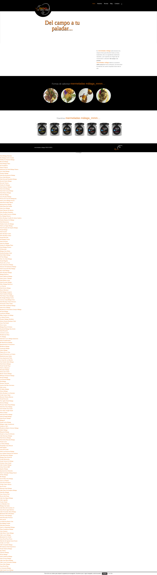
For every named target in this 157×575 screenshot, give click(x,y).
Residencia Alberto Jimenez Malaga (9, 428)
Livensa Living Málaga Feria (7, 299)
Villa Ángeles (3, 447)
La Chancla (3, 286)
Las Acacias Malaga (5, 379)
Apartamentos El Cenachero (7, 344)
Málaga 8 (2, 420)
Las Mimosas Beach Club (6, 521)
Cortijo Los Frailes (4, 542)
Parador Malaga (4, 173)
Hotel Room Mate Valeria (6, 202)
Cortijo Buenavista (4, 459)
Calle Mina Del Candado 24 (7, 507)
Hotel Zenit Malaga (5, 189)
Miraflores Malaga (4, 346)
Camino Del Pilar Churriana (7, 385)
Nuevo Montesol (4, 290)
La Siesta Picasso (4, 317)
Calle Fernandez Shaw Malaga (8, 511)
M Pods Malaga (4, 311)
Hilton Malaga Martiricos (6, 284)
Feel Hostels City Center (6, 408)
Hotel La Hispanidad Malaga (7, 527)
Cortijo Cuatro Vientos (5, 484)
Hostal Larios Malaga (5, 422)
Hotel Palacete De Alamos (6, 210)
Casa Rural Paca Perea (6, 539)
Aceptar (105, 573)
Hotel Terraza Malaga (5, 558)
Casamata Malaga (4, 348)
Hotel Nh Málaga (4, 194)
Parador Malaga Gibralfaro (7, 319)
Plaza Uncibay (3, 412)
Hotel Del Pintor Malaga (6, 414)
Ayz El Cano (3, 486)
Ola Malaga (3, 381)
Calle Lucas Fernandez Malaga (8, 562)
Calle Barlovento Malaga (6, 455)
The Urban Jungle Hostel (6, 410)
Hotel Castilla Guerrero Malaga (8, 214)
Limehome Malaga (5, 313)
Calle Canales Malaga (5, 465)
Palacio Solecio (4, 167)
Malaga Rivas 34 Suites (6, 327)
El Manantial (3, 249)
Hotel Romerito (4, 330)
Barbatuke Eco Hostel (5, 537)
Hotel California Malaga (6, 276)
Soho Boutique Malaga (6, 272)
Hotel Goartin (3, 231)
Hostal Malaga (3, 229)
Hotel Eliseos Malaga (5, 192)
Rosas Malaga (3, 554)
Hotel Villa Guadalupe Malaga (7, 305)
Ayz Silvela (3, 550)
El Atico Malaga (4, 474)
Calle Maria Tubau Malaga (7, 533)
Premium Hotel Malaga (6, 515)
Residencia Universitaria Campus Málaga (10, 309)
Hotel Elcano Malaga (5, 418)
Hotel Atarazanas (4, 222)
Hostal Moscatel (4, 237)
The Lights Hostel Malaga (6, 401)
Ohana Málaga (4, 391)
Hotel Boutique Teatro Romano (8, 301)
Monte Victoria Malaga (6, 373)
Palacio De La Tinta (5, 352)
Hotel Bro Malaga (4, 492)
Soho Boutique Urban (5, 235)
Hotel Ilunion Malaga (5, 288)
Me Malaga (3, 476)
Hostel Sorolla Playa (5, 366)
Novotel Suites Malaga (6, 181)
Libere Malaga (3, 350)
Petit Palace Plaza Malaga (6, 295)
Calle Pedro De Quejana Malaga (8, 490)
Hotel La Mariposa (4, 367)
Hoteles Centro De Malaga (7, 224)
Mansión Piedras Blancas (6, 397)
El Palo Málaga (4, 257)
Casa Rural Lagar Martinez (7, 509)
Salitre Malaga (3, 430)
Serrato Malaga (4, 377)
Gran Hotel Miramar (5, 177)
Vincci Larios (3, 325)
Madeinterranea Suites (6, 356)
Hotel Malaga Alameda (6, 155)
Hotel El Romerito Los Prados (7, 354)
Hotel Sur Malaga (4, 243)
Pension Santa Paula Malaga (7, 404)
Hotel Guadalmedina (5, 340)
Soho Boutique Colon (5, 233)
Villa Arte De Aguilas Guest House (8, 541)
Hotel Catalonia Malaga (6, 294)
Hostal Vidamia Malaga (6, 548)
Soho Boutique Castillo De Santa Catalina (10, 218)
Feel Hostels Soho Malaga (7, 362)
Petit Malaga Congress (6, 292)
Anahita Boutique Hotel (6, 253)
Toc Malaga (3, 336)
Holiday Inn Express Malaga (7, 159)
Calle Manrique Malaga (6, 436)
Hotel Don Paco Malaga (6, 406)
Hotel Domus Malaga (5, 437)
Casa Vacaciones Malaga (6, 264)
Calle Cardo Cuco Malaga (6, 570)
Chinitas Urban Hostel (5, 463)
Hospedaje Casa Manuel (6, 445)
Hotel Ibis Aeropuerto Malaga (7, 175)
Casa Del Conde (4, 449)
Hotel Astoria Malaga (5, 364)
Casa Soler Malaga (5, 564)
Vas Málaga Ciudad (5, 523)
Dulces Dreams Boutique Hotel (8, 321)
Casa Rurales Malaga (5, 196)
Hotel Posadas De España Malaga (9, 227)
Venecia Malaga (4, 402)
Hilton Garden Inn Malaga (6, 315)
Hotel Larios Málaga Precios (7, 200)
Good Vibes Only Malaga (6, 478)
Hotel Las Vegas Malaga (6, 225)
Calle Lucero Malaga (5, 535)
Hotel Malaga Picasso (5, 247)
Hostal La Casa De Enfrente (7, 434)
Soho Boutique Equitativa (6, 212)
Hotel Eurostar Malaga (6, 282)
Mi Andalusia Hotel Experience (8, 546)
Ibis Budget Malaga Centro (7, 297)
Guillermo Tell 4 (4, 426)
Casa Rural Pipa (4, 566)
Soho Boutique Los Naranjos (7, 393)
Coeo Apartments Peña (6, 358)
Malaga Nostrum (4, 274)
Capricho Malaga (4, 552)
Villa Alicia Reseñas (5, 525)
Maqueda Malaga (4, 432)
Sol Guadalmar (4, 165)
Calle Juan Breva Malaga (6, 560)
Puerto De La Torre (5, 262)
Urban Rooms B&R (5, 467)
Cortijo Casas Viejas (5, 395)
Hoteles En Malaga (5, 185)
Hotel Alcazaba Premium (6, 517)
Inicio (93, 3)
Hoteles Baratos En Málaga (7, 220)
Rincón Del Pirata (4, 496)
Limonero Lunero (4, 332)
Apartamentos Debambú (6, 471)
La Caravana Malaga (5, 568)
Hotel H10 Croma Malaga (6, 190)
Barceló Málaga (4, 161)
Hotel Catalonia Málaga (6, 556)
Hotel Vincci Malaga (5, 307)
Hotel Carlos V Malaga (6, 278)
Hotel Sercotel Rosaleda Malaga (8, 179)
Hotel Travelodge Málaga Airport (8, 473)
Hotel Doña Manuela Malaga (7, 439)
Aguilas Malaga (4, 469)
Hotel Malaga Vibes (5, 163)
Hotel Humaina (4, 241)
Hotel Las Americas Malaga (7, 451)
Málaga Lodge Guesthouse (7, 424)
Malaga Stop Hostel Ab (6, 457)
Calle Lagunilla (4, 500)
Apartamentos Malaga (5, 204)
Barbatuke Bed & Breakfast (7, 513)
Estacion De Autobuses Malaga (8, 266)
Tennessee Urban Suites (6, 303)
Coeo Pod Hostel (4, 323)
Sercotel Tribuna (4, 183)
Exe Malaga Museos (5, 216)
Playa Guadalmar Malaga (6, 529)
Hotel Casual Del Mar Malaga (7, 268)
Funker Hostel (3, 502)
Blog (111, 3)
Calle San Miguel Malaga (6, 498)
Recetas (106, 3)
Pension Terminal (4, 383)
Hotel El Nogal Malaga (6, 416)
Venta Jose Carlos (4, 371)
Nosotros (99, 3)
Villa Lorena (3, 387)
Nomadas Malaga (4, 369)
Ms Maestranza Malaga (6, 342)
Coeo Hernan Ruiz (5, 494)
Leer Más (110, 573)
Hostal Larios (3, 441)
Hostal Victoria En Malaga (6, 461)
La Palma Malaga (4, 443)
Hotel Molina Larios (5, 280)
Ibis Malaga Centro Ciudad (7, 157)
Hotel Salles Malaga (5, 255)
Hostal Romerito (4, 399)
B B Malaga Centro (5, 239)
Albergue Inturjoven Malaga (7, 375)
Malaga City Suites (5, 506)
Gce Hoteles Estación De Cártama (9, 453)
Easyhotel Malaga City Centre (7, 329)
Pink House (3, 519)
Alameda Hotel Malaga (6, 488)
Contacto (117, 3)
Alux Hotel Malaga (4, 270)
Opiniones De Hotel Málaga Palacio (9, 169)
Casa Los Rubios (4, 480)
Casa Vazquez (3, 531)
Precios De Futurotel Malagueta (8, 198)
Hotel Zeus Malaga (5, 208)
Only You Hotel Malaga (6, 259)
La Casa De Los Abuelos (6, 360)
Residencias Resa (4, 334)
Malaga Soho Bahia (5, 251)
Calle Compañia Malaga (6, 544)
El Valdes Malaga (4, 389)
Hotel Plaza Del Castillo (6, 206)
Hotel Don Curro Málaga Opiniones (9, 338)
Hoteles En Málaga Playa (6, 245)
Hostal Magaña (4, 261)
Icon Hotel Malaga (4, 171)
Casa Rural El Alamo (5, 482)
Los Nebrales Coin (5, 504)
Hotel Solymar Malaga (5, 187)
